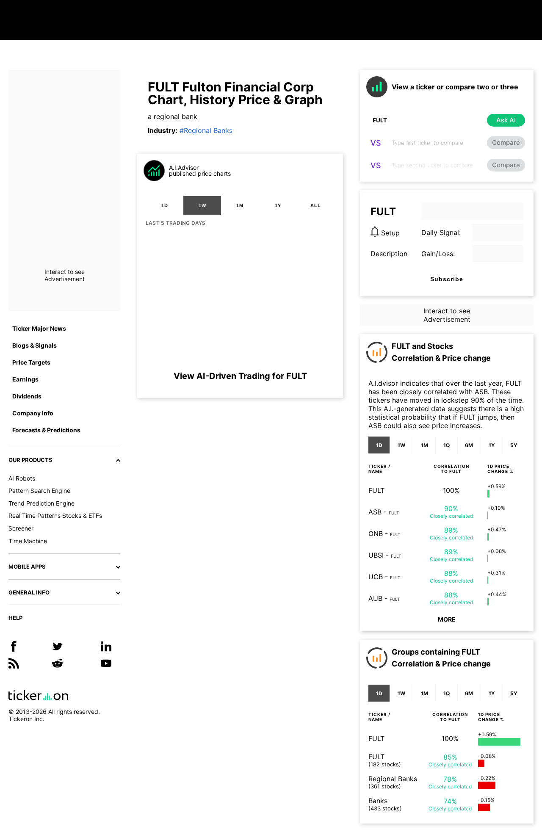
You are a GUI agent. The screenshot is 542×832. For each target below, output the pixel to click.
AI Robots (21, 478)
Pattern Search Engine (39, 490)
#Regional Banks (206, 130)
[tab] (164, 205)
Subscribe (446, 279)
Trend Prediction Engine (41, 503)
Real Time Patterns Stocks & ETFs (55, 515)
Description (389, 253)
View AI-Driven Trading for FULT (240, 376)
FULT (376, 490)
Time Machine (27, 541)
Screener (20, 528)
